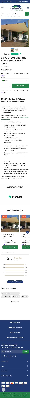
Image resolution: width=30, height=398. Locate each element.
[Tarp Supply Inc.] (15, 7)
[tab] (14, 288)
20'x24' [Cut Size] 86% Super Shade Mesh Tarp (15, 16)
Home (2, 16)
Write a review (19, 281)
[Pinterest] (15, 356)
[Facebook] (1, 356)
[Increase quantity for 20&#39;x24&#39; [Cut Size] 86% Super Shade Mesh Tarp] (9, 86)
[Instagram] (4, 356)
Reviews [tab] (5, 288)
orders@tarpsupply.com (23, 1)
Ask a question (11, 281)
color (3, 77)
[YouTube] (10, 356)
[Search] (27, 14)
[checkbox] (25, 296)
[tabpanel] (15, 305)
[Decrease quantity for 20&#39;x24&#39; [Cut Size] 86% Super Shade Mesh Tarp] (2, 86)
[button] (2, 7)
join (25, 351)
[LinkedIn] (7, 356)
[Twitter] (13, 356)
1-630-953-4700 (7, 1)
